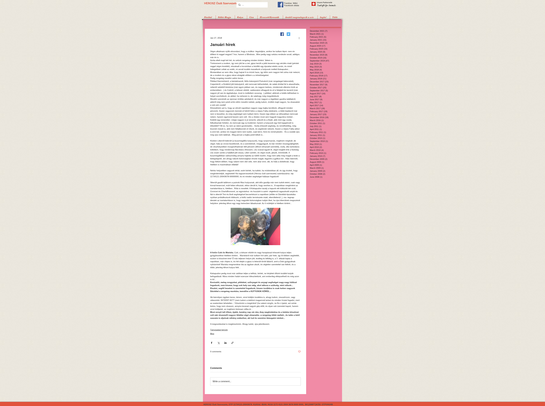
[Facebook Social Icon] (280, 4)
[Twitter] (288, 34)
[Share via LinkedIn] (225, 342)
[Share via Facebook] (211, 342)
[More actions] (299, 38)
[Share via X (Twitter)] (218, 342)
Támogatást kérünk (219, 330)
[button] (323, 17)
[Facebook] (282, 34)
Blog (212, 334)
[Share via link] (232, 342)
